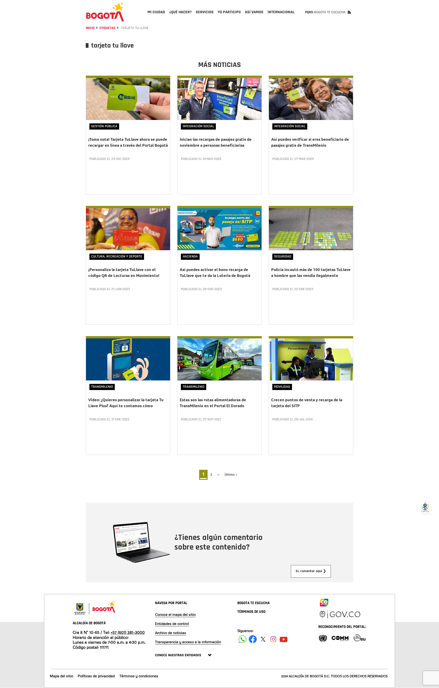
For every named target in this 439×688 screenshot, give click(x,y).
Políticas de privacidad (96, 676)
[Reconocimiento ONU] (322, 638)
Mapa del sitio (61, 676)
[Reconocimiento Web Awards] (359, 638)
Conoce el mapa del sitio (175, 614)
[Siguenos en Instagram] (273, 639)
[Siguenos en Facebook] (242, 639)
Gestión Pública (104, 126)
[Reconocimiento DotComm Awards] (340, 638)
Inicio (90, 28)
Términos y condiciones (138, 676)
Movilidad (282, 386)
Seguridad (282, 256)
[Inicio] (105, 12)
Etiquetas (107, 28)
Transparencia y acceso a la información (188, 642)
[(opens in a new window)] (324, 601)
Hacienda (190, 256)
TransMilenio (102, 386)
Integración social (198, 126)
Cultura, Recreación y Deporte (116, 256)
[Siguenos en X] (263, 639)
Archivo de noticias (170, 632)
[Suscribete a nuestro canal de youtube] (284, 639)
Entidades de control (172, 623)
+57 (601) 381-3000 (128, 632)
